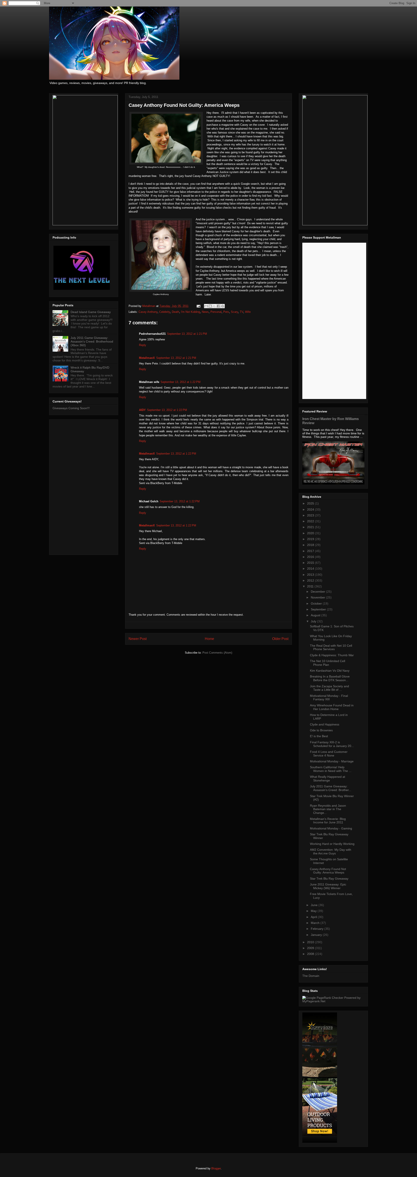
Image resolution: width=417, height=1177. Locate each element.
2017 (311, 551)
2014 (311, 568)
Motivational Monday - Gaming (331, 828)
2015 (311, 562)
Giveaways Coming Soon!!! (71, 408)
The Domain (310, 976)
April (314, 917)
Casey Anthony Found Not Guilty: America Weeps (328, 870)
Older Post (280, 639)
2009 (311, 948)
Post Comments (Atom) (217, 652)
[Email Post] (198, 306)
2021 (311, 527)
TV (241, 311)
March (315, 923)
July (314, 621)
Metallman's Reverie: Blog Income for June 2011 (328, 820)
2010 (311, 942)
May (314, 911)
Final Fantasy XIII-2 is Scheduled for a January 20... (332, 744)
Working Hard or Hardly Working (332, 844)
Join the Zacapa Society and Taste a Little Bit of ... (329, 688)
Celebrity (164, 311)
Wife (248, 311)
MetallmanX (147, 357)
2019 (311, 539)
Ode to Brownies (321, 730)
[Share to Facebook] (218, 306)
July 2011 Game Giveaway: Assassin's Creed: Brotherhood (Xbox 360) (92, 341)
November (318, 597)
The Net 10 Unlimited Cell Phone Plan (327, 662)
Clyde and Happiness (324, 724)
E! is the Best (319, 736)
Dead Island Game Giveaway (91, 312)
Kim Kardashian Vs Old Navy (329, 670)
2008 (311, 954)
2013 (311, 574)
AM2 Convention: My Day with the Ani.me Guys (330, 851)
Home (209, 639)
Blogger (216, 1168)
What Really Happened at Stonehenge (327, 778)
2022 (311, 521)
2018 (311, 545)
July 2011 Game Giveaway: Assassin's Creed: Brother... (330, 788)
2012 (311, 580)
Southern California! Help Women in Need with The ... (330, 769)
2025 (311, 503)
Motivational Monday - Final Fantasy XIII (329, 697)
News (205, 311)
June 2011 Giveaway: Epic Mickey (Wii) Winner (328, 886)
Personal (216, 311)
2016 (311, 557)
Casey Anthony (148, 311)
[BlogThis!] (210, 306)
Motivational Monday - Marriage (332, 761)
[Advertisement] (84, 486)
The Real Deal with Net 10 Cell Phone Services (331, 647)
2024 (311, 509)
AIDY (142, 410)
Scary (234, 311)
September (319, 609)
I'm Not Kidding (190, 311)
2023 (311, 515)
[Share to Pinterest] (222, 306)
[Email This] (206, 306)
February (317, 928)
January (317, 934)
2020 (311, 533)
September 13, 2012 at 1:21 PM (187, 333)
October (317, 603)
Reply (142, 345)
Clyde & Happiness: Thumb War (332, 655)
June (314, 905)
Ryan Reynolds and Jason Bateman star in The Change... (328, 809)
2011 (310, 586)
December (318, 591)
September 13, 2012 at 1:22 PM (180, 382)
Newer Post (138, 639)
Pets (226, 311)
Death (175, 311)
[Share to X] (214, 306)
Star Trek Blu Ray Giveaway (329, 878)
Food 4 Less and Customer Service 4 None (329, 753)
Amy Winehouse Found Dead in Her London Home (332, 707)
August (316, 615)
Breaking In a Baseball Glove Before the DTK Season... (330, 678)
